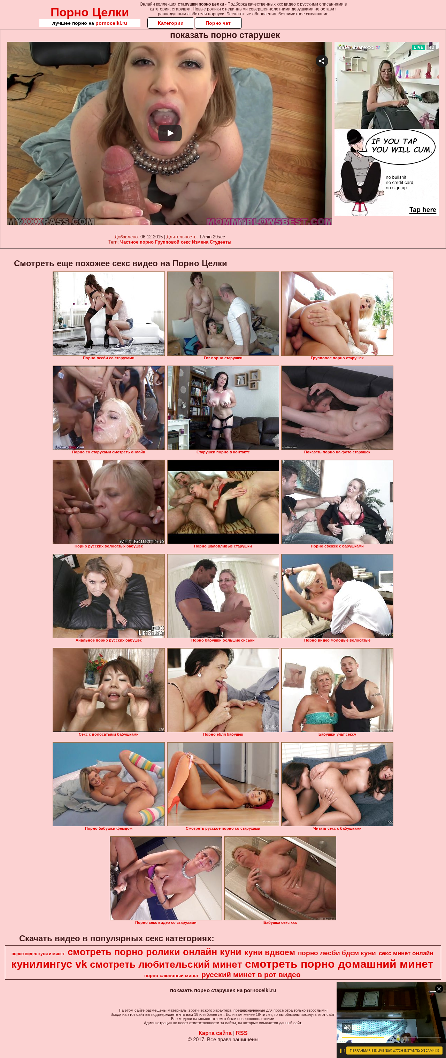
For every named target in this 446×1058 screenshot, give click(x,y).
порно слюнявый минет (171, 975)
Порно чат (218, 23)
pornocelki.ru (111, 23)
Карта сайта (215, 1033)
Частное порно (137, 242)
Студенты (220, 242)
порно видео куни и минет (38, 953)
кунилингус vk (49, 964)
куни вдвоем (269, 952)
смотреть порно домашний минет (339, 964)
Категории (171, 23)
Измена (200, 242)
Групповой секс (173, 242)
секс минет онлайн (406, 953)
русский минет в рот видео (251, 975)
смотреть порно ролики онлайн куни (154, 952)
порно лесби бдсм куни (337, 953)
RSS (242, 1033)
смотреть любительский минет (166, 964)
